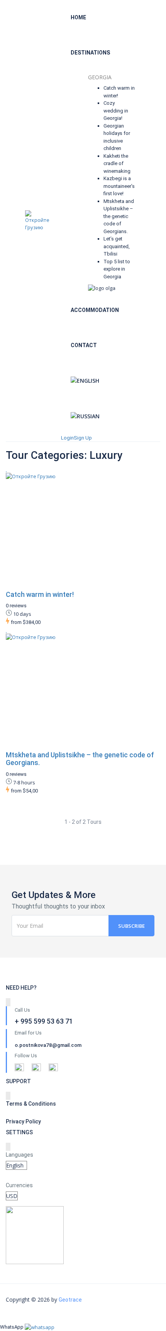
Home (78, 17)
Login (67, 438)
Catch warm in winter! (40, 594)
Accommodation (95, 310)
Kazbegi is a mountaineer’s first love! (119, 186)
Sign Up (83, 438)
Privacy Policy (23, 1121)
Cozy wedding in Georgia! (115, 110)
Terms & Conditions (31, 1104)
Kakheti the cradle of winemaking (116, 163)
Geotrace (70, 1300)
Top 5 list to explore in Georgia (116, 269)
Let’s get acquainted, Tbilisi (116, 246)
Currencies (19, 1185)
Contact (84, 345)
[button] (39, 1327)
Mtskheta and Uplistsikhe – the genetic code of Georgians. (118, 216)
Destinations (90, 52)
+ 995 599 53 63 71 (154, 224)
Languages (19, 1155)
